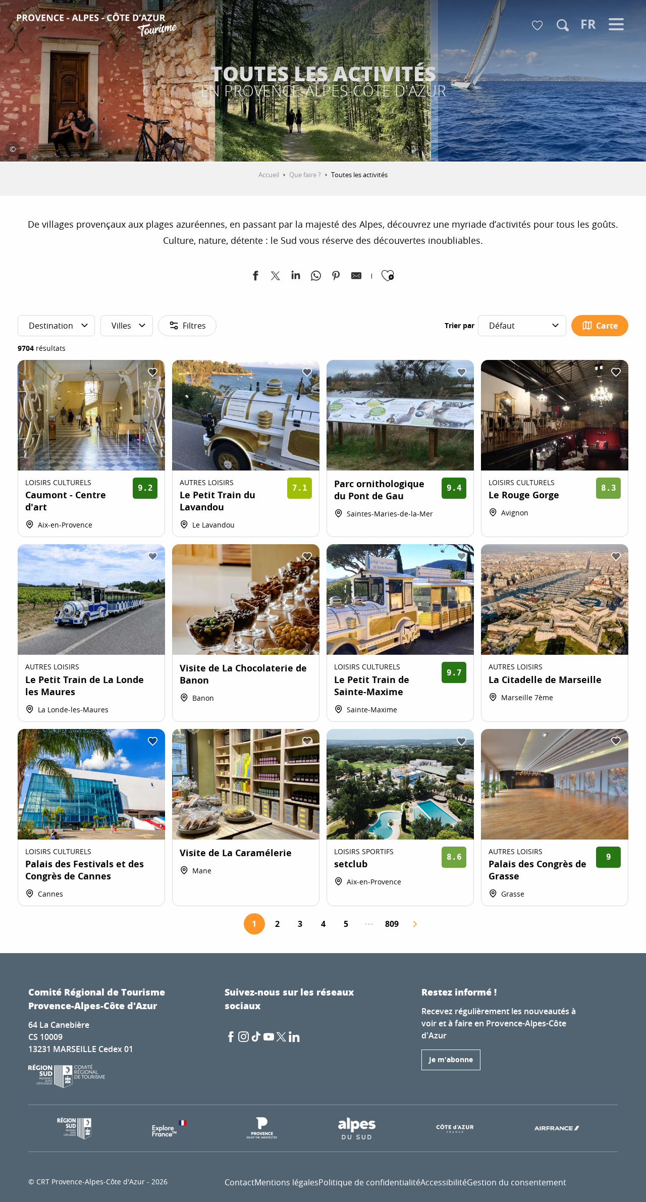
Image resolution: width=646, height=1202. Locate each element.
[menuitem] (98, 26)
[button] (563, 25)
